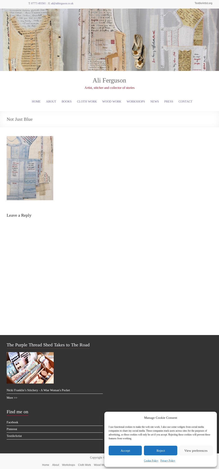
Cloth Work (87, 101)
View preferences (195, 450)
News (154, 101)
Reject (161, 450)
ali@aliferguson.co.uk (62, 3)
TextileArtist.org (203, 3)
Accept (125, 450)
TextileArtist (14, 436)
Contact (185, 101)
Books (67, 101)
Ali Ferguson (109, 80)
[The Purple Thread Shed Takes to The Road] (30, 354)
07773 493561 (38, 3)
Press (168, 101)
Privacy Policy (167, 460)
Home (36, 101)
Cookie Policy (151, 460)
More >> (12, 397)
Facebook (12, 422)
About (51, 101)
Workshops (136, 101)
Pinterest (12, 429)
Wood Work (111, 101)
